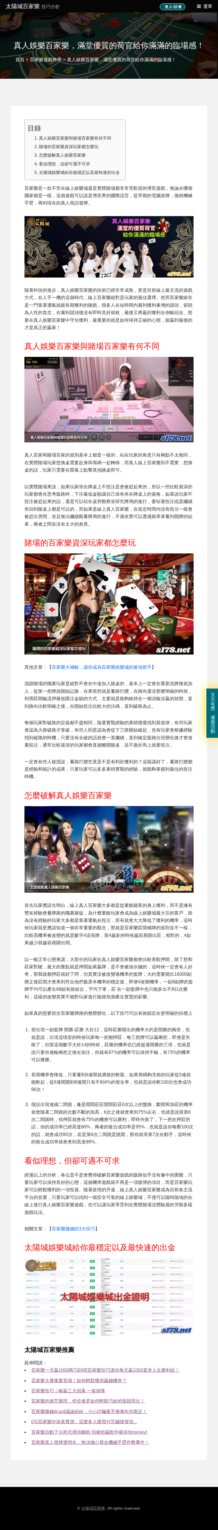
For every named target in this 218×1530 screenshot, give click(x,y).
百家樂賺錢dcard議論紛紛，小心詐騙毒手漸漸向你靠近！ (89, 1411)
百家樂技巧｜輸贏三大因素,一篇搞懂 (68, 1390)
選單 (207, 6)
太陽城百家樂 (33, 6)
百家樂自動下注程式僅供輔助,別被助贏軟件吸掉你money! (89, 1432)
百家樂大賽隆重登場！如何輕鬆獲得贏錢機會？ (79, 1380)
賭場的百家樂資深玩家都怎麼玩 (68, 146)
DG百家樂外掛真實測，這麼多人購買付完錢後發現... (84, 1421)
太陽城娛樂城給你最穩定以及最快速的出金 (79, 172)
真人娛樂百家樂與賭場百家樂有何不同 (75, 138)
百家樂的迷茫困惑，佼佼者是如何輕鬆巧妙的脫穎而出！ (88, 1401)
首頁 (19, 59)
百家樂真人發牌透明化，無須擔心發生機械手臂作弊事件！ (90, 1442)
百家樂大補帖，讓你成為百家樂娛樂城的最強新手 (102, 667)
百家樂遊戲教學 (46, 59)
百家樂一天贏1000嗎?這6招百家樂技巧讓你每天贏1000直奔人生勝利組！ (105, 1370)
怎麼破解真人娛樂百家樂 (62, 155)
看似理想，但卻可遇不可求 (64, 163)
